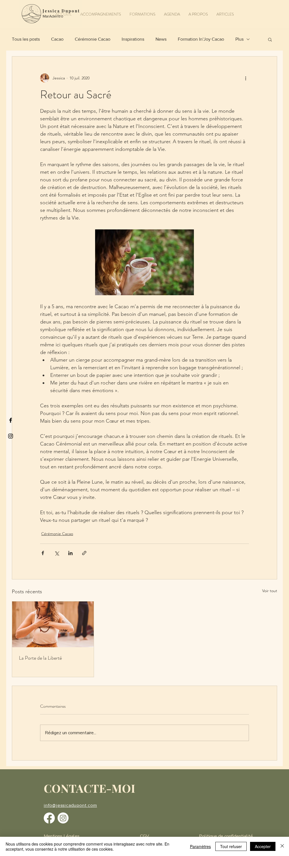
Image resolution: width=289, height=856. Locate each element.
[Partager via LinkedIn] (70, 553)
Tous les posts (26, 39)
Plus (239, 39)
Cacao (57, 39)
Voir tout (269, 590)
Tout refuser (231, 846)
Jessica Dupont (61, 11)
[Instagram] (63, 818)
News (161, 39)
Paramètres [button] (200, 846)
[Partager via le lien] (84, 553)
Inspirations (133, 39)
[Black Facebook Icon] (10, 420)
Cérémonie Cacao (92, 39)
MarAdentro (53, 16)
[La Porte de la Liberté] (53, 624)
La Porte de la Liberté (40, 658)
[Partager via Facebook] (42, 553)
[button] (100, 14)
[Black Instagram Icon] (10, 436)
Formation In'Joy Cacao (201, 39)
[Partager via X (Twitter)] (56, 553)
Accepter (263, 846)
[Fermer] (282, 846)
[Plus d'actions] (245, 78)
